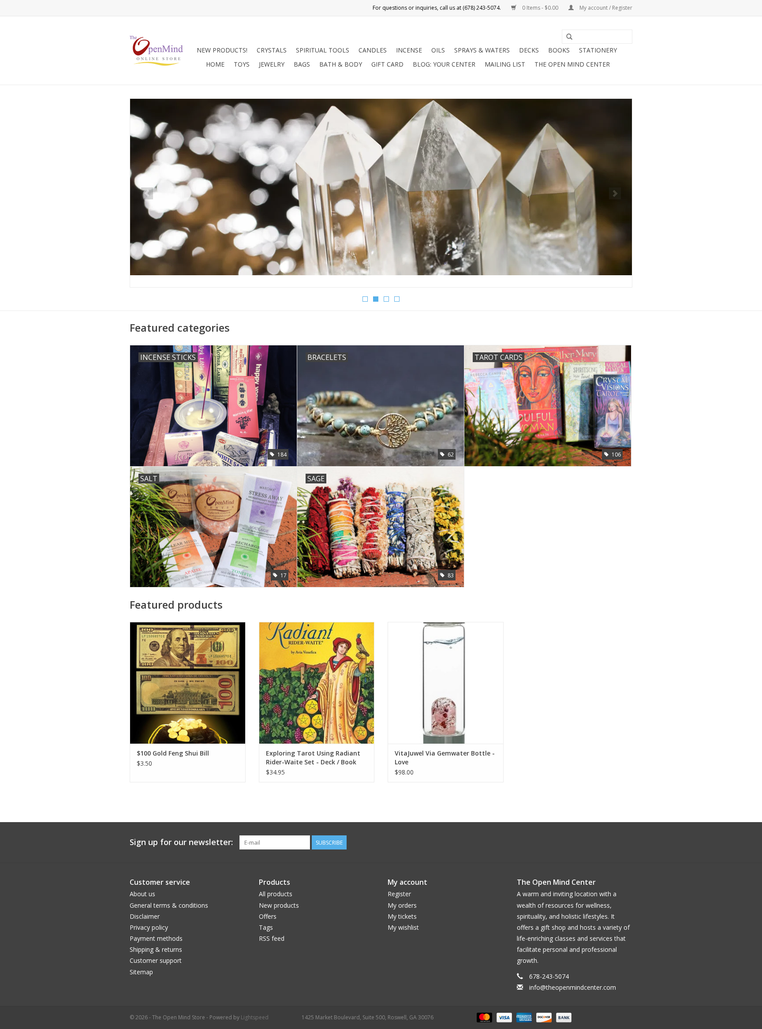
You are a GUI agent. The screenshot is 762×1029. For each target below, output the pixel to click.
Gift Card (387, 64)
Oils (438, 50)
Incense (409, 50)
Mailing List (505, 64)
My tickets (402, 916)
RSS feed (271, 938)
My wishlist (403, 927)
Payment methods (156, 938)
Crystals (272, 50)
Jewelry (271, 64)
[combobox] (597, 37)
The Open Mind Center (572, 64)
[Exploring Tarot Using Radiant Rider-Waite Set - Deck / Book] (317, 682)
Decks (529, 50)
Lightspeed (255, 1017)
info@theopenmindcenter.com (572, 987)
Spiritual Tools (322, 50)
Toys (242, 64)
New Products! (222, 50)
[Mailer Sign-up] (381, 187)
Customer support (156, 960)
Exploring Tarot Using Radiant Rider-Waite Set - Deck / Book (313, 757)
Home (215, 64)
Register (399, 894)
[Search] (569, 37)
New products (279, 905)
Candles (373, 50)
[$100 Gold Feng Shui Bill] (188, 682)
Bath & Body (340, 64)
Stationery (598, 50)
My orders (402, 905)
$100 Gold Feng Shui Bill (173, 753)
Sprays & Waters (482, 50)
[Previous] (147, 193)
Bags (302, 64)
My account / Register (605, 7)
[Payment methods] (483, 1017)
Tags (266, 927)
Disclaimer (145, 916)
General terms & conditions (169, 905)
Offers (267, 916)
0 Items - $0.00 (540, 7)
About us (142, 894)
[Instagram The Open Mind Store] (625, 842)
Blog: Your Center (444, 64)
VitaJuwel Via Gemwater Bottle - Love (445, 757)
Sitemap (141, 972)
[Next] (615, 193)
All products (275, 894)
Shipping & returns (156, 949)
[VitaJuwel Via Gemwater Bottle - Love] (446, 682)
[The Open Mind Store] (156, 51)
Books (559, 50)
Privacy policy (149, 927)
